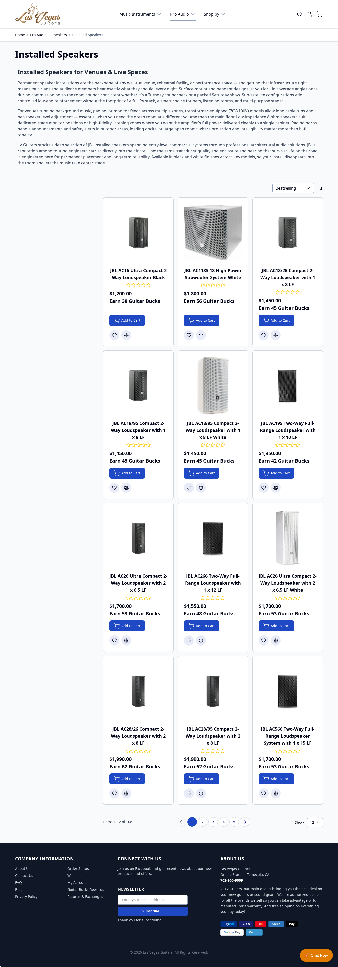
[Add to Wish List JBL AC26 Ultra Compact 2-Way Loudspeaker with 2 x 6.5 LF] (114, 640)
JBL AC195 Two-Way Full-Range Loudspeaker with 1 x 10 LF (288, 430)
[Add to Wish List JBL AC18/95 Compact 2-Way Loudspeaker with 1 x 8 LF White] (189, 488)
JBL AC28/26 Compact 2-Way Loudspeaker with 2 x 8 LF (138, 736)
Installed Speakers (87, 34)
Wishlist (74, 875)
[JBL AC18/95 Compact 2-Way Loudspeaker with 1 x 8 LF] (138, 386)
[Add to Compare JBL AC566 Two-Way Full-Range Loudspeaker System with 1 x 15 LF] (276, 793)
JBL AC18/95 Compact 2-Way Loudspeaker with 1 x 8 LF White (213, 430)
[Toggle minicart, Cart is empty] (319, 14)
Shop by (211, 14)
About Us (22, 868)
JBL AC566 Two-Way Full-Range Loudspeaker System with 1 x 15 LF (287, 736)
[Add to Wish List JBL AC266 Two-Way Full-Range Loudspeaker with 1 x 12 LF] (189, 640)
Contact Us (24, 875)
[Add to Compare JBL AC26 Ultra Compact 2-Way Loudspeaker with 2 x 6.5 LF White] (276, 640)
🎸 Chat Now (316, 955)
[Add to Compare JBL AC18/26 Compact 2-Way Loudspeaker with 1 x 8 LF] (276, 335)
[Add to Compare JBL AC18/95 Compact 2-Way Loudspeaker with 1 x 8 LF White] (201, 488)
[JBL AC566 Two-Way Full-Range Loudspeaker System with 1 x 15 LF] (288, 691)
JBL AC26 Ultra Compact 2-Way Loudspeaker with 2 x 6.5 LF (138, 583)
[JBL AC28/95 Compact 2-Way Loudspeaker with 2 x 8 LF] (213, 691)
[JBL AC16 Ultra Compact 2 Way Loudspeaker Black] (138, 233)
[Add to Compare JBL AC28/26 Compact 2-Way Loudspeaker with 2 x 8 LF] (126, 793)
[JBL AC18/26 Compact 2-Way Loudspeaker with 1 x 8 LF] (288, 233)
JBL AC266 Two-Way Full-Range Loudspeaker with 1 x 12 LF (213, 583)
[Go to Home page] (38, 14)
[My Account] (309, 14)
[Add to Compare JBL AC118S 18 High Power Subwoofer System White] (201, 335)
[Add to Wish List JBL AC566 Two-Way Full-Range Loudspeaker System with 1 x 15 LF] (264, 793)
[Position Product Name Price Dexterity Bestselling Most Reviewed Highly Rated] (293, 188)
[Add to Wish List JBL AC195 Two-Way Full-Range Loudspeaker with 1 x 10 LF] (264, 488)
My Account (77, 882)
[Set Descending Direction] (320, 188)
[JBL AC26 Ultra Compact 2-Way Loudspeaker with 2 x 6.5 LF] (138, 538)
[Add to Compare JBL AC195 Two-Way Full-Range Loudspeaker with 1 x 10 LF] (276, 488)
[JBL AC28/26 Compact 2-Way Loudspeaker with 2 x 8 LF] (138, 691)
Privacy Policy (26, 896)
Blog (19, 889)
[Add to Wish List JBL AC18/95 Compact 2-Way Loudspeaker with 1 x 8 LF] (114, 488)
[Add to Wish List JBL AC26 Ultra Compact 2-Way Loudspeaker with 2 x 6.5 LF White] (264, 640)
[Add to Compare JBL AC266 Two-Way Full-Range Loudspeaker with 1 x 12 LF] (201, 640)
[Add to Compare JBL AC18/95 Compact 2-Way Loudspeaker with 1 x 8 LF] (126, 488)
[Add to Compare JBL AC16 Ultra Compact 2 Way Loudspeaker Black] (126, 335)
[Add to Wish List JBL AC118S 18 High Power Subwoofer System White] (189, 335)
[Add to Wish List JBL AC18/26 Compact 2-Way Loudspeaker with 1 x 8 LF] (264, 335)
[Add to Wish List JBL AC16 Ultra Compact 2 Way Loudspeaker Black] (114, 335)
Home (20, 34)
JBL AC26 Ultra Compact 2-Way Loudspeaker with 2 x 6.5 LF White (288, 583)
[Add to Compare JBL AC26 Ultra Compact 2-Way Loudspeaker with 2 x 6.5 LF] (126, 640)
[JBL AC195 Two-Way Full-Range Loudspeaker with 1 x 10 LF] (288, 386)
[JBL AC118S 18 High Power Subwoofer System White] (213, 233)
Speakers (59, 34)
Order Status (78, 868)
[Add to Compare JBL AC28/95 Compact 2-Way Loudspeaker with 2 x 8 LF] (201, 793)
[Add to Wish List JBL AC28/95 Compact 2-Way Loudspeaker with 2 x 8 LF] (189, 793)
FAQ (18, 882)
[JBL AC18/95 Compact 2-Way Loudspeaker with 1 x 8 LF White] (213, 386)
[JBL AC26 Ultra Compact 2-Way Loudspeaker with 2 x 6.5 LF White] (288, 538)
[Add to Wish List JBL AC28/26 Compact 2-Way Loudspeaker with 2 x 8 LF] (114, 793)
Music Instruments (137, 14)
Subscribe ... (152, 911)
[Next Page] (244, 822)
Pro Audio (179, 14)
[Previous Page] (181, 822)
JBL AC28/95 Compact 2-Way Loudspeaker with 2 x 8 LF (213, 736)
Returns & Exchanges (85, 896)
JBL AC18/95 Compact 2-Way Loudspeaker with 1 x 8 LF (138, 430)
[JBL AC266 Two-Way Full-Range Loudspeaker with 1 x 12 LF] (213, 538)
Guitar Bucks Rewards (85, 889)
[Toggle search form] (299, 14)
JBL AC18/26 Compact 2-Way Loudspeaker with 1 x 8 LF (287, 277)
